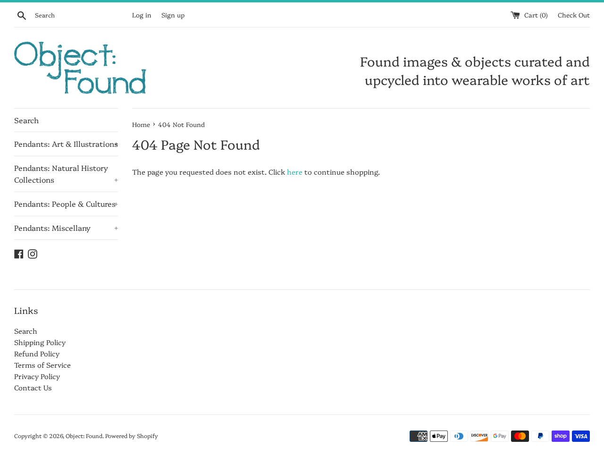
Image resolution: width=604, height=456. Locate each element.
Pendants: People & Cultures (66, 203)
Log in (141, 14)
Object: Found (84, 435)
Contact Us (33, 387)
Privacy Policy (37, 376)
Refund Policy (36, 353)
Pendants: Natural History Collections (66, 173)
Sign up (173, 14)
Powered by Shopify (131, 435)
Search (26, 120)
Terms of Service (42, 365)
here (294, 172)
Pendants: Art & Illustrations (66, 143)
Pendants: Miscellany (66, 227)
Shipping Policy (40, 342)
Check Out (574, 14)
